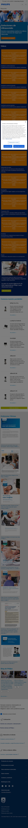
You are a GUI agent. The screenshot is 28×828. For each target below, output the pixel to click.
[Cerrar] (25, 122)
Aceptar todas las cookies (19, 146)
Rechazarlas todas (7, 146)
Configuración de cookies (13, 142)
